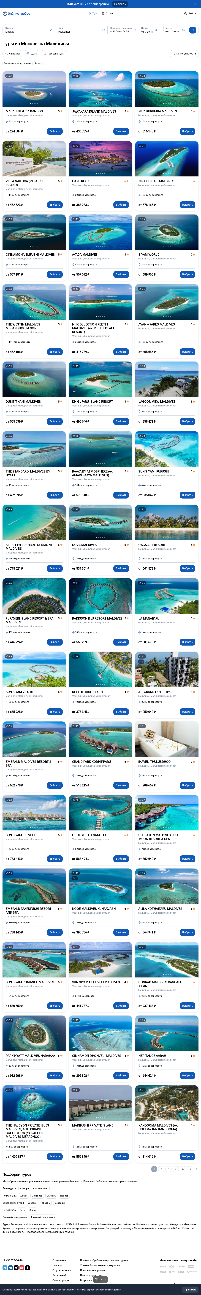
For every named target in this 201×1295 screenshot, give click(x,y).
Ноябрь (64, 1195)
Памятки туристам (91, 1275)
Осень (32, 1210)
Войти (192, 13)
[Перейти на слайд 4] (35, 103)
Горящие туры (56, 53)
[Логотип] (16, 13)
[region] (100, 63)
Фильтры (14, 53)
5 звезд (31, 1203)
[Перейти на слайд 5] (37, 103)
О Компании (59, 1260)
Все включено (40, 1188)
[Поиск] (192, 30)
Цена (34, 53)
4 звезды (45, 1203)
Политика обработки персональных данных (105, 1260)
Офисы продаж (61, 1280)
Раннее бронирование (43, 1217)
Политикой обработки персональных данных (98, 1289)
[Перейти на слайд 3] (34, 103)
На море (24, 1188)
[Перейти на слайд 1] (30, 103)
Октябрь (51, 1195)
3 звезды (60, 1203)
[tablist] (100, 13)
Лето (22, 1210)
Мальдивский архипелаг (17, 63)
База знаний (59, 1275)
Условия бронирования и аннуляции (100, 1265)
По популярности (186, 53)
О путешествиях (61, 1270)
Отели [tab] (109, 13)
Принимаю (190, 1289)
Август (23, 1195)
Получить (120, 4)
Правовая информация (93, 1270)
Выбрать (55, 131)
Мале (38, 63)
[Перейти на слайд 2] (32, 103)
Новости (57, 1265)
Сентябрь (37, 1195)
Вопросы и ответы (90, 1280)
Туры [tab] (95, 13)
